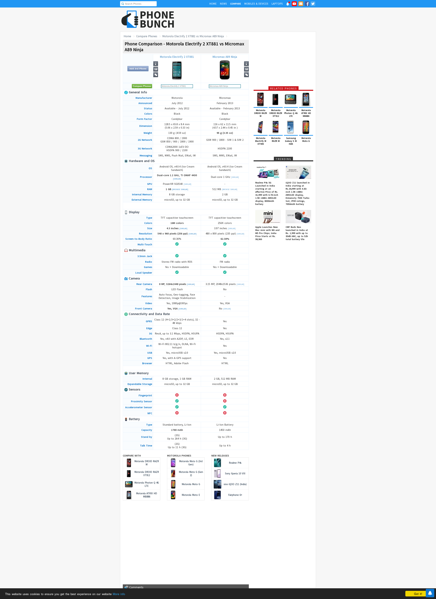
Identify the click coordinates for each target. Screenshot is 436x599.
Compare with (132, 455)
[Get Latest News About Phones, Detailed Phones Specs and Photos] (130, 19)
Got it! (418, 594)
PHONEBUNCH (157, 19)
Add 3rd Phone (137, 68)
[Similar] (177, 179)
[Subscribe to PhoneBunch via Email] (301, 4)
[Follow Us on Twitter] (313, 4)
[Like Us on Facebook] (307, 4)
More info (119, 594)
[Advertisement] (254, 19)
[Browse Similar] (180, 189)
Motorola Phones (179, 455)
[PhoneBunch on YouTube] (294, 5)
